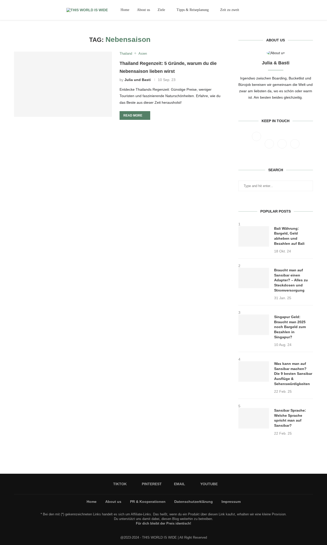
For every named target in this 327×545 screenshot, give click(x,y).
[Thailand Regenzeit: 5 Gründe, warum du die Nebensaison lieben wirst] (63, 84)
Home (125, 10)
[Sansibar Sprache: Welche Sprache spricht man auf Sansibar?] (253, 418)
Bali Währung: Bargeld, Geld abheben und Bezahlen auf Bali (289, 236)
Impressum (231, 502)
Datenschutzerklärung (193, 502)
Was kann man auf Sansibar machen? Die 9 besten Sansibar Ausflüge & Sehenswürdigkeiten (293, 374)
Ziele (161, 10)
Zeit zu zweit (229, 10)
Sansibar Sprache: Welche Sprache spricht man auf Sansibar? (290, 417)
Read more (132, 115)
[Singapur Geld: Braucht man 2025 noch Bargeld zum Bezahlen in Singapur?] (253, 325)
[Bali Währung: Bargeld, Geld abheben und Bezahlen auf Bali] (253, 236)
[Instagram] (269, 141)
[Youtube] (308, 10)
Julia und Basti (137, 80)
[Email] (304, 10)
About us (143, 10)
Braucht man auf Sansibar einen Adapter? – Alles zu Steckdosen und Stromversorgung (291, 280)
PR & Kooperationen (148, 502)
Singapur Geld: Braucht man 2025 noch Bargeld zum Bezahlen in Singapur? (290, 327)
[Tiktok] (295, 10)
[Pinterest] (299, 10)
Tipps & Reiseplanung (193, 10)
